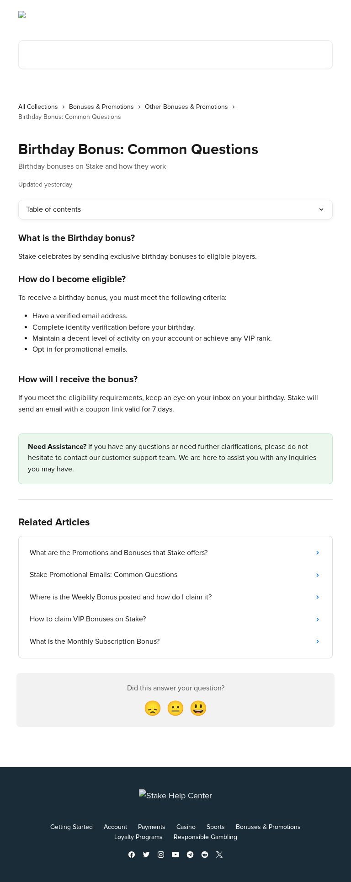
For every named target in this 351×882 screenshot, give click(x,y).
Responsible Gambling (205, 837)
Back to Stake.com (255, 14)
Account (115, 827)
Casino (186, 827)
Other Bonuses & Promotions (186, 107)
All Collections (38, 107)
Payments (151, 827)
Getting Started (71, 827)
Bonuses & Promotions (101, 107)
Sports (216, 827)
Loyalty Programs (138, 837)
